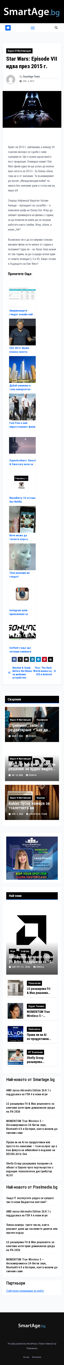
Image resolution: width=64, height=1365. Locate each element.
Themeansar (31, 1348)
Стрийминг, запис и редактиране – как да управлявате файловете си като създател (30, 732)
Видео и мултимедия (19, 50)
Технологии (34, 983)
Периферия (42, 720)
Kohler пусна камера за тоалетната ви (29, 805)
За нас (26, 1357)
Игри (12, 951)
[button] (56, 27)
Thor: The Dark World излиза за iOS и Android (42, 671)
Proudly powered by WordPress (23, 1343)
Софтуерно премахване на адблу (25, 1291)
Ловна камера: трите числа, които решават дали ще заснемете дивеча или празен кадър (31, 1228)
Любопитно (34, 1029)
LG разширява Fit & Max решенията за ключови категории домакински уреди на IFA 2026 (30, 1107)
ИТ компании (35, 1052)
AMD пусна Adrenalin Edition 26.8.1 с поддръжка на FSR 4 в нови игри (31, 962)
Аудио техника (36, 1006)
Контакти (36, 1357)
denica (33, 736)
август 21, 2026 (21, 967)
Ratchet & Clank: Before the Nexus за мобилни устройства (22, 672)
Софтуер (25, 951)
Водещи (41, 798)
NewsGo (50, 1343)
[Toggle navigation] (33, 27)
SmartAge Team (31, 76)
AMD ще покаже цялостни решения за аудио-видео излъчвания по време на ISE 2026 (32, 771)
